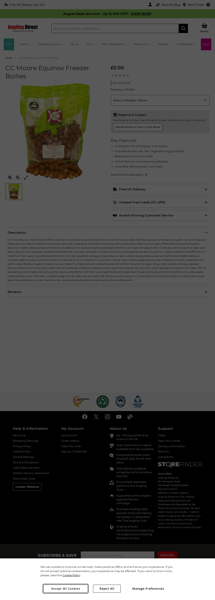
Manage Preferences (148, 589)
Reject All (107, 589)
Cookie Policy (71, 575)
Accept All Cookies (65, 589)
